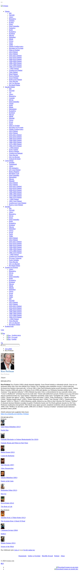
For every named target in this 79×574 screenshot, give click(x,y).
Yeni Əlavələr (13, 81)
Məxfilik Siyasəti (47, 556)
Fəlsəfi (11, 103)
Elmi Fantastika (14, 26)
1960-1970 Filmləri (15, 67)
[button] (3, 333)
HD (10, 13)
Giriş (2, 330)
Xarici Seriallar (14, 260)
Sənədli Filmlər (10, 87)
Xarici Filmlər (13, 149)
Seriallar (11, 162)
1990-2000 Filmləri (15, 61)
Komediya (12, 32)
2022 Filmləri (13, 54)
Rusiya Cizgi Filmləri (16, 205)
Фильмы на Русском (16, 48)
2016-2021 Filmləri (15, 55)
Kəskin (11, 22)
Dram (11, 24)
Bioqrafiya (12, 19)
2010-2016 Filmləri (15, 57)
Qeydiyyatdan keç (29, 550)
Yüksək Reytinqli (14, 159)
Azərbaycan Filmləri (15, 70)
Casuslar (12, 98)
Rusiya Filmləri (14, 76)
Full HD (12, 15)
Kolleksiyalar (9, 326)
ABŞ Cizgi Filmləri (15, 201)
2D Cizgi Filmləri (14, 170)
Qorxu (11, 41)
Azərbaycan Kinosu (11, 267)
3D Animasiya (13, 168)
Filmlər (7, 11)
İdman (11, 107)
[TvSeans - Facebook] (1, 564)
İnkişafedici (13, 109)
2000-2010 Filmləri (15, 59)
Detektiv (12, 20)
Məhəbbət (12, 37)
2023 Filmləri (13, 52)
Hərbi (11, 30)
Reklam (56, 556)
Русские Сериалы (15, 258)
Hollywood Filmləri (15, 79)
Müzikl (11, 288)
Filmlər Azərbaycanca (16, 46)
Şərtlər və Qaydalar (34, 556)
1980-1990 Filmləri (15, 63)
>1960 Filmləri (14, 68)
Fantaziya (12, 28)
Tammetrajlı (13, 164)
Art (10, 92)
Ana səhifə (8, 349)
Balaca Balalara (14, 172)
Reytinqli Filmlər (14, 85)
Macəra (11, 35)
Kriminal (12, 33)
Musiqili (11, 118)
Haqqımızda (22, 556)
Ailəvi (11, 17)
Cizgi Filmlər (9, 160)
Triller (11, 44)
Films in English (14, 50)
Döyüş (11, 100)
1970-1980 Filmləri (15, 65)
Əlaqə (63, 556)
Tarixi (11, 43)
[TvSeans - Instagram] (3, 564)
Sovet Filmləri (13, 78)
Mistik (11, 39)
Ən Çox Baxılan (14, 83)
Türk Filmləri (13, 72)
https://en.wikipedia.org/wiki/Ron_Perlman (15, 414)
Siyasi (11, 122)
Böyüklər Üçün (14, 173)
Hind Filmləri (13, 74)
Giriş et (16, 550)
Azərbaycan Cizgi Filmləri (17, 203)
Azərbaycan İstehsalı (16, 153)
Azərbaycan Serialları (16, 256)
